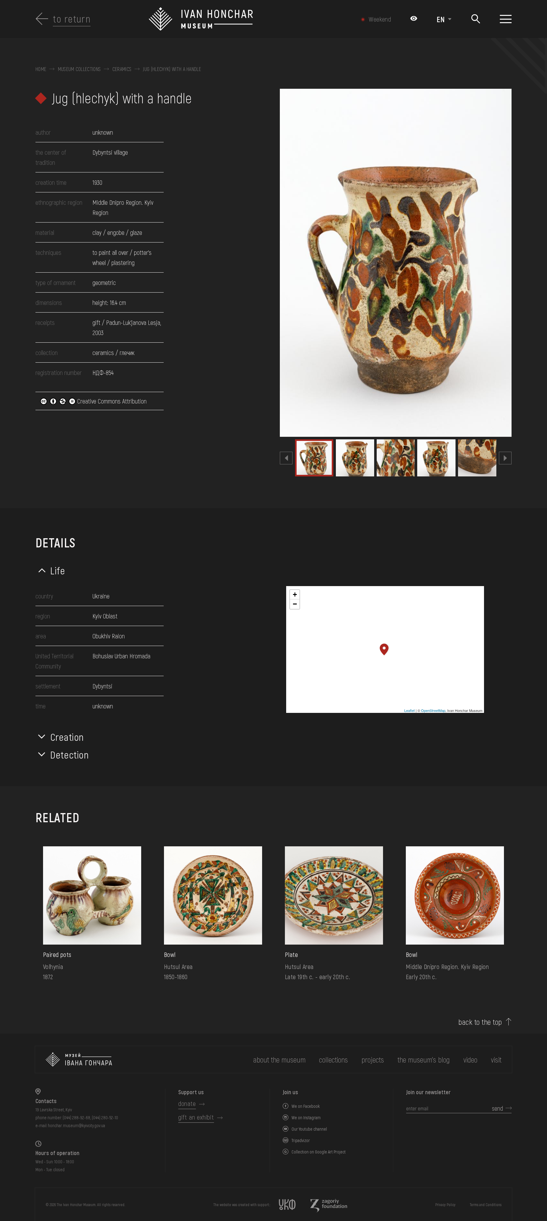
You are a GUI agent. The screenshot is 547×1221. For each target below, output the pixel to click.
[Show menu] (506, 19)
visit (496, 1059)
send (497, 1108)
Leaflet (409, 710)
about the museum (279, 1059)
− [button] (295, 604)
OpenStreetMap (433, 710)
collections (333, 1059)
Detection (69, 754)
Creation (67, 737)
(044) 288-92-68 (76, 1117)
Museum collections (79, 69)
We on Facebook (306, 1106)
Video (470, 1059)
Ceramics (122, 69)
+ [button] (295, 594)
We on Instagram (306, 1117)
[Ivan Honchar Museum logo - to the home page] (238, 19)
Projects (373, 1059)
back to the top (480, 1022)
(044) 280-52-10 (105, 1117)
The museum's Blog (424, 1059)
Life (57, 570)
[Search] (475, 19)
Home (40, 69)
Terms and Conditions (485, 1204)
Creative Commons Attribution (111, 401)
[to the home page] (79, 1059)
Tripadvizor (301, 1140)
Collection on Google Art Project (319, 1151)
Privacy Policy (445, 1204)
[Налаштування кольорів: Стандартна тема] (414, 19)
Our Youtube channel (309, 1129)
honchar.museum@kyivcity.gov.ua (76, 1125)
